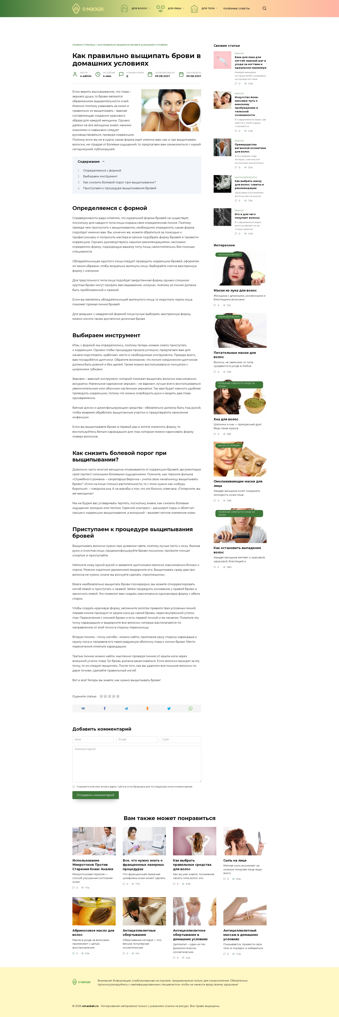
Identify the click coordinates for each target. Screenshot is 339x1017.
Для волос (139, 8)
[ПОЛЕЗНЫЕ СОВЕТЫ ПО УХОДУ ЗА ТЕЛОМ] (240, 412)
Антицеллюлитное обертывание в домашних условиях (190, 934)
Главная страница (84, 45)
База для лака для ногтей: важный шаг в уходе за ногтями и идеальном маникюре (250, 62)
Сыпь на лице (235, 860)
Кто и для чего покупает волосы (247, 216)
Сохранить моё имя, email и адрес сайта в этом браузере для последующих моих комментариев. (134, 786)
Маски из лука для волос (235, 290)
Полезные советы (236, 8)
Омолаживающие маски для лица (238, 483)
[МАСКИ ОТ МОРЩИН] (240, 474)
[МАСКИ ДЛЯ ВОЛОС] (240, 283)
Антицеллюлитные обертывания (139, 932)
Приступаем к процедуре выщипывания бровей (119, 188)
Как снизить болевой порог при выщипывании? (119, 182)
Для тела (208, 8)
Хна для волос (226, 419)
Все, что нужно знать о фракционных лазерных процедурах (143, 864)
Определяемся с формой (102, 170)
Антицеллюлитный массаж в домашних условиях (240, 934)
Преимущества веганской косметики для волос (250, 148)
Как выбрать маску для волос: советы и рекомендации (249, 184)
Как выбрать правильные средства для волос (192, 864)
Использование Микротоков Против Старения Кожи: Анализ (92, 864)
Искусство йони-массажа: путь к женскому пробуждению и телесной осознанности (247, 106)
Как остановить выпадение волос (237, 550)
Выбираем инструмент (100, 176)
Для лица (174, 8)
